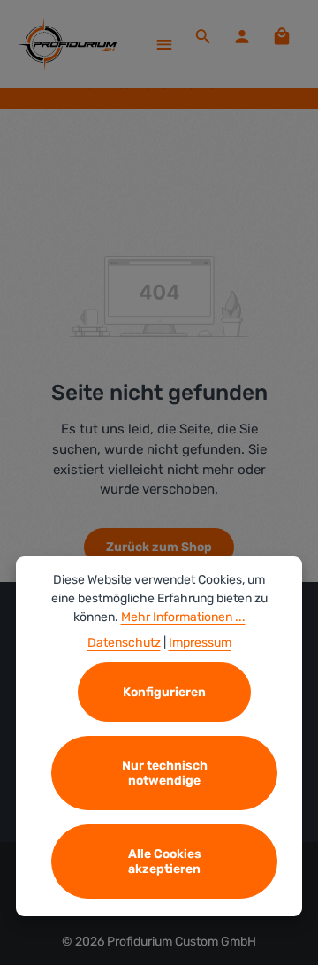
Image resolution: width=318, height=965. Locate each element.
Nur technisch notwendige (165, 773)
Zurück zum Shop (159, 547)
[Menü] (164, 44)
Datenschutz (124, 642)
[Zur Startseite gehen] (67, 44)
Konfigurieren (164, 692)
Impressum (200, 642)
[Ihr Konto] (242, 36)
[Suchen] (203, 36)
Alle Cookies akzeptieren (164, 861)
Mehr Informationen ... (183, 616)
